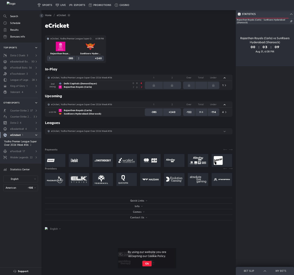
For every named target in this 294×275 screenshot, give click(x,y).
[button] (122, 5)
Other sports (11, 102)
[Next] (230, 149)
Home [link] (48, 15)
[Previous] (225, 149)
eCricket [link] (61, 15)
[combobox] (20, 179)
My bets (280, 271)
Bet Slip (249, 271)
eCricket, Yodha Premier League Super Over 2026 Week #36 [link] (81, 77)
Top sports (10, 47)
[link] (19, 5)
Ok (147, 263)
